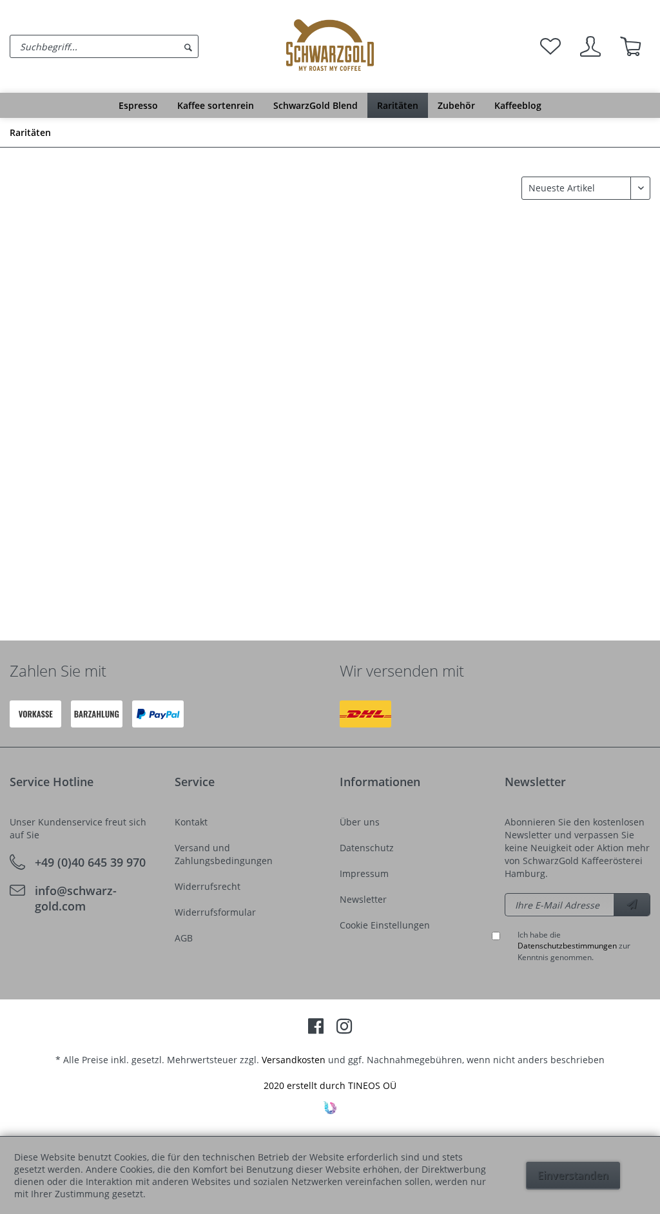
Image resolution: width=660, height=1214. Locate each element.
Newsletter (363, 899)
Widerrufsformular (215, 912)
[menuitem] (145, 46)
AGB (184, 938)
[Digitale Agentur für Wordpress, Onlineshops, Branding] (330, 1110)
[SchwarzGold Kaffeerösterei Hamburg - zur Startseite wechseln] (330, 45)
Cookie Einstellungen (385, 925)
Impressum (364, 873)
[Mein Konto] (590, 46)
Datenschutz (367, 848)
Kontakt (191, 822)
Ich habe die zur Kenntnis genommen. (574, 945)
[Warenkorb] (630, 46)
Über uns (360, 822)
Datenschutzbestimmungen (567, 945)
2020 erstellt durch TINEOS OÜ (330, 1085)
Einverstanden (573, 1175)
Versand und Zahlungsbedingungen (224, 854)
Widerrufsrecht (207, 886)
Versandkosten (293, 1060)
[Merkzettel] (550, 46)
